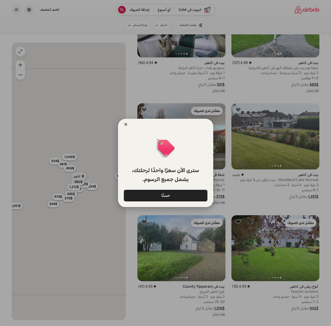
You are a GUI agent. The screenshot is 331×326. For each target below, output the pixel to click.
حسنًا (165, 195)
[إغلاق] (126, 124)
